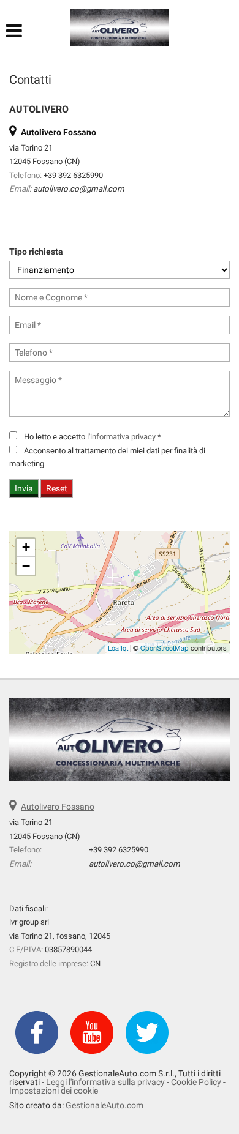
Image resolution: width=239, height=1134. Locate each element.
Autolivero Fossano (57, 806)
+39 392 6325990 (73, 175)
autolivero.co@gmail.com (78, 188)
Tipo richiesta (36, 251)
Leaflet (118, 648)
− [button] (26, 565)
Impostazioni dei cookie (53, 1090)
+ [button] (26, 547)
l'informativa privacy (121, 436)
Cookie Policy (196, 1082)
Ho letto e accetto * (92, 436)
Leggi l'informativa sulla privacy (105, 1082)
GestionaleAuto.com (104, 1105)
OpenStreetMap (164, 648)
